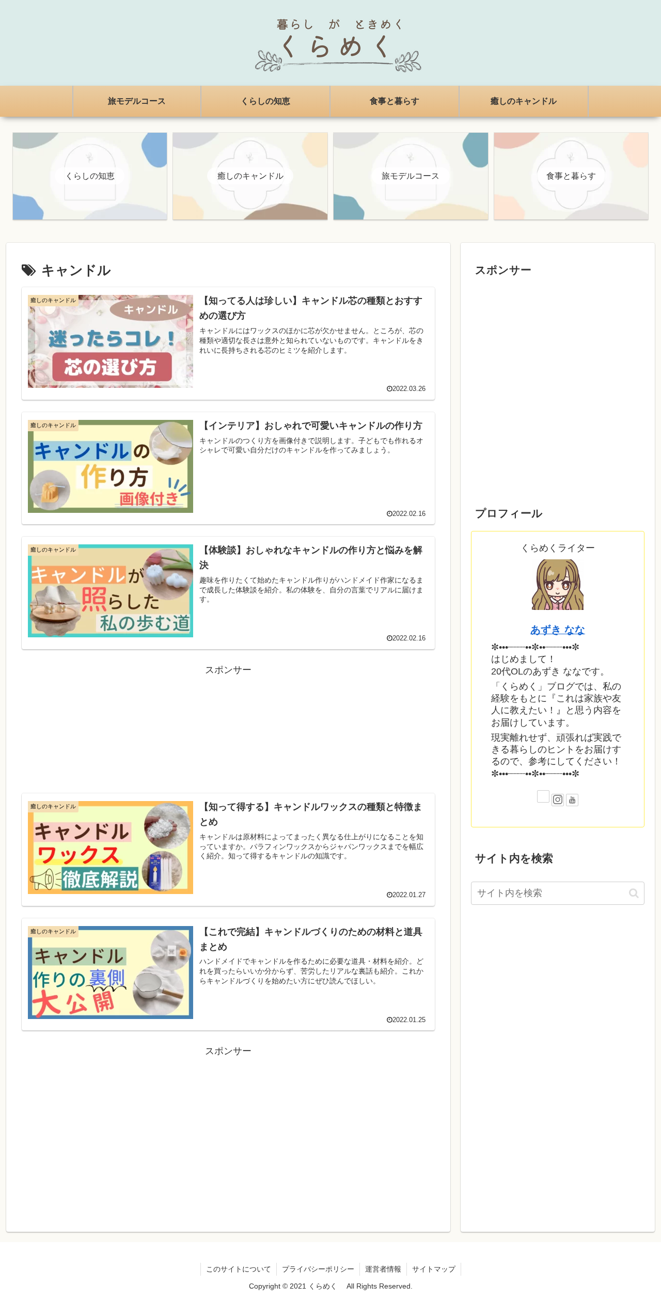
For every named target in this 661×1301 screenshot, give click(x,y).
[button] (634, 893)
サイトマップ (433, 1269)
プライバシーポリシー (318, 1269)
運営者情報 (383, 1269)
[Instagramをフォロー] (558, 800)
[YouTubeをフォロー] (572, 800)
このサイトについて (238, 1269)
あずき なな (557, 629)
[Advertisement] (228, 727)
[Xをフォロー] (543, 796)
